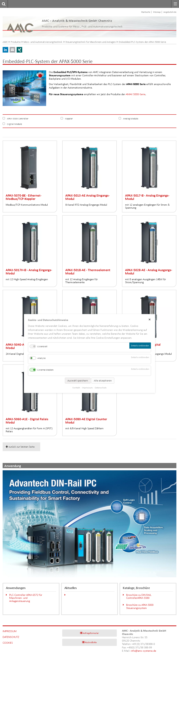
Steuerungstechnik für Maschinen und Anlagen (90, 42)
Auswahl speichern (77, 380)
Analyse (41, 358)
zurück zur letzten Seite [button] (22, 446)
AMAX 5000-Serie (135, 94)
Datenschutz (11, 636)
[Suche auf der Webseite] (2, 3)
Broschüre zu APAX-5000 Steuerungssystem (139, 606)
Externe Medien (45, 370)
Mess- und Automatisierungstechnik (42, 42)
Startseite (145, 12)
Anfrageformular (91, 633)
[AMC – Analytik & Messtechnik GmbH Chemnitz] (20, 26)
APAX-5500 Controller (17, 118)
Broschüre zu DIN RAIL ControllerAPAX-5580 (138, 596)
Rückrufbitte (91, 642)
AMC (5, 42)
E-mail (12, 50)
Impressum (9, 631)
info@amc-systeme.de (143, 650)
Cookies (8, 642)
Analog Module (130, 118)
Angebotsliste (169, 12)
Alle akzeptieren (103, 380)
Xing (19, 50)
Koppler (69, 118)
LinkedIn (5, 50)
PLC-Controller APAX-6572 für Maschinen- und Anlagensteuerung (25, 597)
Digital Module (14, 124)
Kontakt (76, 387)
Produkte (16, 42)
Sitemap (157, 12)
